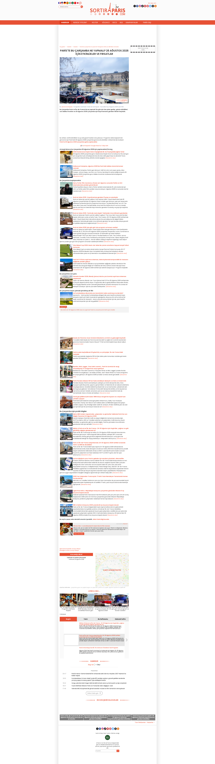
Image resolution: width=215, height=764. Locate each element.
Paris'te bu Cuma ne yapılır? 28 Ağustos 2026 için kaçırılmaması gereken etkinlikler (143, 717)
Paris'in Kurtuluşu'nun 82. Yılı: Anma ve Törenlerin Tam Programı (98, 648)
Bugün (68, 619)
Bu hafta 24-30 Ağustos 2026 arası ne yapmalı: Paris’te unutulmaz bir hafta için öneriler (88, 310)
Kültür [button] (95, 22)
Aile (121, 22)
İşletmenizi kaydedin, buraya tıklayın (70, 549)
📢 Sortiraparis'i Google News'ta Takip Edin (94, 146)
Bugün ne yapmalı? (92, 587)
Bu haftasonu (103, 619)
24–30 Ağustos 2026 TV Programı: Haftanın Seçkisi (68, 609)
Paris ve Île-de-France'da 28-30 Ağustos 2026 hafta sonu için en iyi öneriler (72, 717)
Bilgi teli (91, 665)
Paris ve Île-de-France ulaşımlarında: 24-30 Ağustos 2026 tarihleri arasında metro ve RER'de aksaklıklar (99, 636)
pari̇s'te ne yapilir (103, 587)
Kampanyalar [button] (132, 22)
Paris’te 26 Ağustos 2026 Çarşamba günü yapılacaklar (78, 142)
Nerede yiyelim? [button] (80, 22)
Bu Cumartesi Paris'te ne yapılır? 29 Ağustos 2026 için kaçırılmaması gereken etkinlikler (119, 717)
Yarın (86, 619)
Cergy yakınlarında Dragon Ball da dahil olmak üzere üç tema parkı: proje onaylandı (99, 683)
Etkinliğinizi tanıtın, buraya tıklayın (69, 550)
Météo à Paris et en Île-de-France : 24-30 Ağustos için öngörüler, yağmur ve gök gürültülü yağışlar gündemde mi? (101, 623)
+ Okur (97, 665)
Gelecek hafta (120, 619)
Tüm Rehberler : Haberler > (145, 722)
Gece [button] (114, 22)
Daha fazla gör (93, 693)
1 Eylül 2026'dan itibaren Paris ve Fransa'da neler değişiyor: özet (92, 686)
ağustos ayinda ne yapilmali (117, 587)
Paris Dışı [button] (147, 22)
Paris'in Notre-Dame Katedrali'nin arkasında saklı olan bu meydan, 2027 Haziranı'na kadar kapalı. (99, 675)
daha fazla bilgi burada (101, 519)
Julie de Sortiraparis (67, 107)
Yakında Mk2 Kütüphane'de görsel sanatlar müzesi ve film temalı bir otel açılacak (98, 689)
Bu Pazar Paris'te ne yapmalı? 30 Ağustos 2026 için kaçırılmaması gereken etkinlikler (95, 717)
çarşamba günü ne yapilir (78, 587)
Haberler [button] (65, 22)
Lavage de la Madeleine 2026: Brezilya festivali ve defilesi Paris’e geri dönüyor (86, 609)
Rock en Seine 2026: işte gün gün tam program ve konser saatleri (120, 609)
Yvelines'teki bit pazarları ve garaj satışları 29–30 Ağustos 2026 (103, 609)
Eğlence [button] (106, 22)
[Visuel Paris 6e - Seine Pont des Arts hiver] (94, 80)
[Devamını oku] (110, 158)
